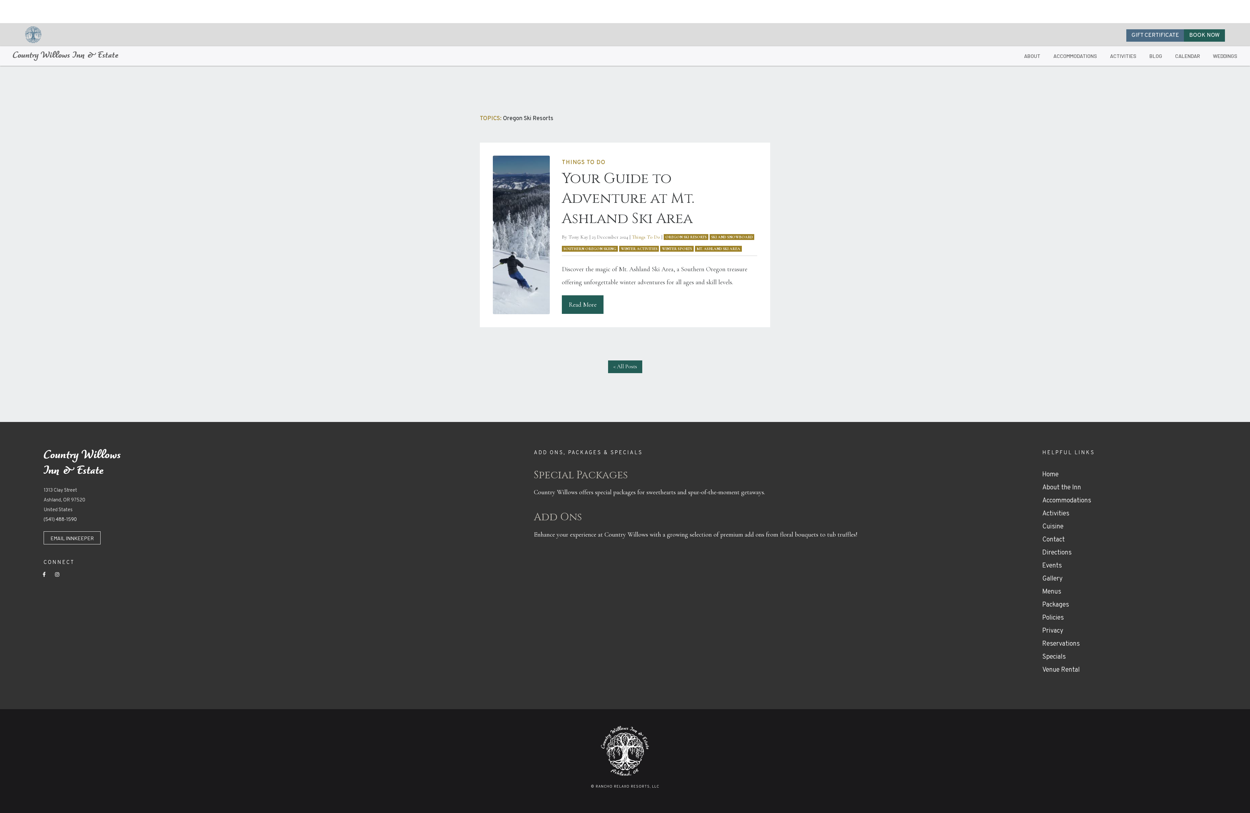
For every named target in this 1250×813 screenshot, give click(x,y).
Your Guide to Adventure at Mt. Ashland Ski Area (628, 198)
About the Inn (1061, 488)
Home (1050, 474)
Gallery (1052, 579)
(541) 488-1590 (60, 520)
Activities (1055, 514)
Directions (1057, 553)
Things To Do (646, 237)
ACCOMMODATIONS (1075, 56)
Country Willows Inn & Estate (65, 55)
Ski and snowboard (732, 237)
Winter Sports (677, 248)
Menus (1051, 592)
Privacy (1052, 631)
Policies (1053, 618)
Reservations (1061, 644)
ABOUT (1032, 56)
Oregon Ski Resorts (686, 237)
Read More (583, 305)
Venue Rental (1061, 670)
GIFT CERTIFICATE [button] (1155, 35)
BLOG (1155, 56)
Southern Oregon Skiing (589, 248)
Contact (1053, 540)
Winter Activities (639, 248)
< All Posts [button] (625, 366)
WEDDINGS (1225, 56)
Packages (1055, 605)
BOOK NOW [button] (1204, 35)
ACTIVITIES (1123, 56)
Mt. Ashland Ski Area (718, 248)
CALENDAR (1187, 56)
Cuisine (1052, 527)
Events (1052, 566)
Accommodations (1066, 501)
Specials (1054, 657)
